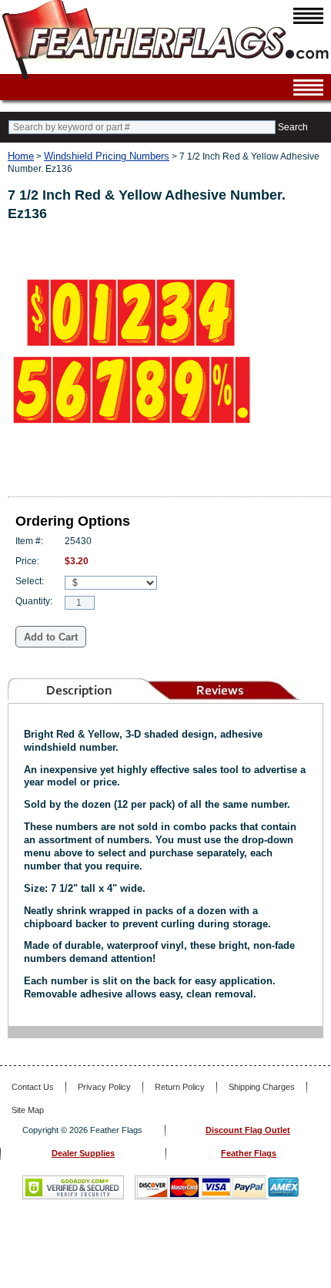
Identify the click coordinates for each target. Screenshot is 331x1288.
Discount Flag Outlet (248, 1130)
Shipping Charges (262, 1086)
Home (21, 156)
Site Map (28, 1110)
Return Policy (180, 1086)
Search (293, 127)
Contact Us (33, 1086)
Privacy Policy (104, 1086)
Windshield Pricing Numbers (106, 156)
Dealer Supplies (83, 1153)
